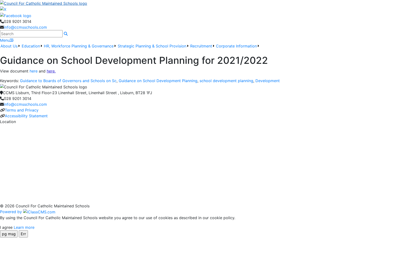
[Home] (208, 3)
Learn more (24, 227)
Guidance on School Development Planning (158, 80)
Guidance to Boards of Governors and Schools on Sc (68, 80)
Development (267, 80)
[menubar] (130, 49)
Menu (5, 40)
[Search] (66, 34)
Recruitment (201, 46)
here (34, 71)
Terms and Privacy (22, 110)
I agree (6, 227)
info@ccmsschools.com (25, 27)
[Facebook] (15, 15)
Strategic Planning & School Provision (152, 46)
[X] (3, 9)
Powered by (11, 211)
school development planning (226, 80)
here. (51, 71)
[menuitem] (10, 49)
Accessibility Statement (26, 115)
